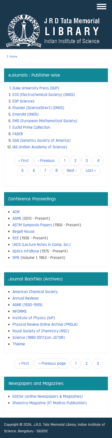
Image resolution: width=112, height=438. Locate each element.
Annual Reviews (26, 298)
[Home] (55, 30)
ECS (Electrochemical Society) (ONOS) (44, 94)
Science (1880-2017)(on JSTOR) (39, 337)
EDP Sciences (24, 101)
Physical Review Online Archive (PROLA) (45, 324)
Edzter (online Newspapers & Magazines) (48, 396)
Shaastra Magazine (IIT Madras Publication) (50, 403)
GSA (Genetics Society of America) (41, 140)
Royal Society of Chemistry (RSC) (41, 331)
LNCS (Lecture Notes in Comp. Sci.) (41, 244)
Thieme (19, 344)
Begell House (24, 231)
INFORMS (20, 311)
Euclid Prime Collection (31, 127)
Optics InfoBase (26, 251)
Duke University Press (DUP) (36, 88)
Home (13, 57)
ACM (16, 212)
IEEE (16, 238)
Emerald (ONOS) (26, 114)
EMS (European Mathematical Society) (45, 120)
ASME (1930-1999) (27, 304)
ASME (17, 218)
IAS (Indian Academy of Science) (40, 147)
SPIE (16, 257)
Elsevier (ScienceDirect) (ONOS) (38, 107)
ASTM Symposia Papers (32, 225)
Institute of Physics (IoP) (34, 318)
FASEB (18, 134)
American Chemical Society (35, 291)
